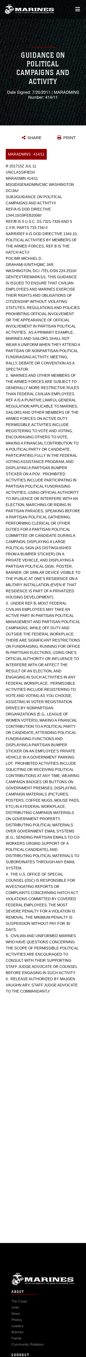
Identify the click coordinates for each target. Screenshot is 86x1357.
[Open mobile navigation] (77, 9)
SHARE (34, 137)
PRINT (69, 137)
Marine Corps (43, 1279)
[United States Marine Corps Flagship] (29, 9)
